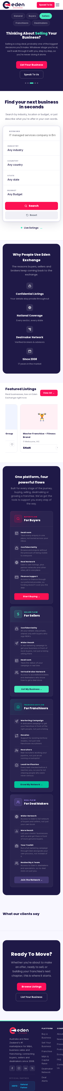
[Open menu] (57, 5)
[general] (25, 83)
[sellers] (31, 83)
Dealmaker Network (47, 1070)
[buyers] (28, 83)
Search (34, 206)
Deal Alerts (45, 1079)
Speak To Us (45, 5)
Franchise (47, 1051)
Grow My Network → (31, 784)
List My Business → (31, 689)
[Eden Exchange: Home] (13, 5)
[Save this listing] (8, 444)
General (18, 16)
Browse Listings (31, 986)
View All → (49, 392)
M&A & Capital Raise (45, 1060)
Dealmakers (40, 23)
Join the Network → (32, 879)
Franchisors (22, 23)
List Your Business (31, 64)
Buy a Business (46, 1036)
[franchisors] (35, 83)
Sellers (45, 16)
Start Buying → (31, 596)
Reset (33, 215)
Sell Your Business (46, 1044)
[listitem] (12, 1068)
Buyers (32, 16)
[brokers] (37, 83)
